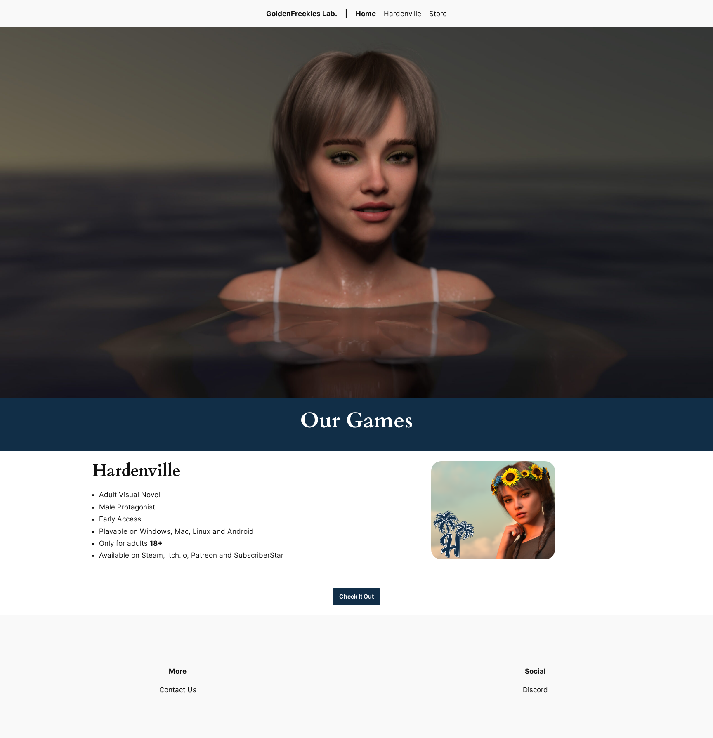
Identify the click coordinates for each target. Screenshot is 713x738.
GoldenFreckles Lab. (301, 13)
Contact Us (177, 690)
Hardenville (402, 13)
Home (366, 13)
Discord (535, 690)
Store (438, 13)
